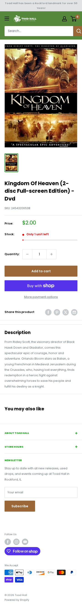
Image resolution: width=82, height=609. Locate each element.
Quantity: (12, 254)
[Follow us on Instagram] (16, 542)
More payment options (41, 297)
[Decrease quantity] (27, 254)
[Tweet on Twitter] (65, 312)
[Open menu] (7, 18)
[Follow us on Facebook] (8, 542)
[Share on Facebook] (48, 312)
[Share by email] (74, 312)
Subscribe (19, 506)
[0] (74, 18)
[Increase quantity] (51, 254)
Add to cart (41, 271)
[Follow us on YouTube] (25, 542)
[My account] (64, 18)
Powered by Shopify (17, 600)
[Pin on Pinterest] (57, 312)
